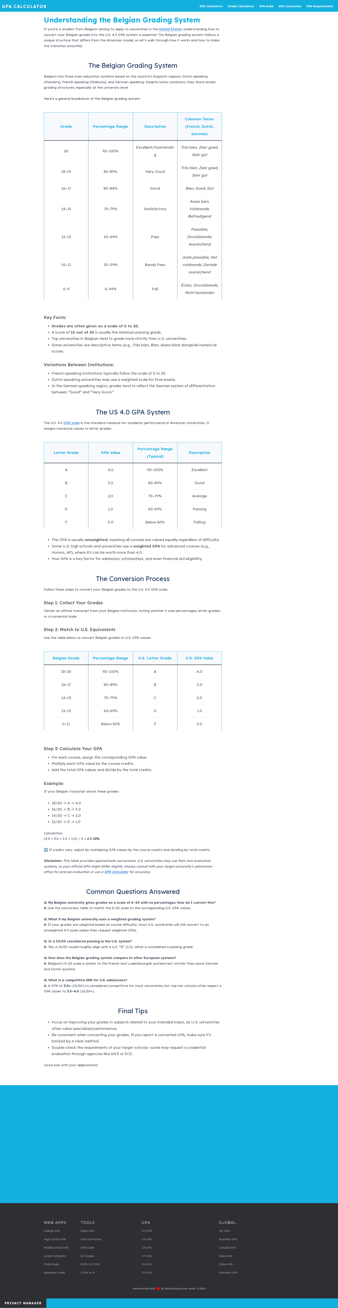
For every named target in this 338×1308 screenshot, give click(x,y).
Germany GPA (228, 1272)
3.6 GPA (147, 1264)
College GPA (52, 1231)
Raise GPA (87, 1231)
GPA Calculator (24, 6)
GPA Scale (87, 1247)
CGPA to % (88, 1272)
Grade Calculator (55, 1256)
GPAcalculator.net (176, 1288)
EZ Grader (87, 1256)
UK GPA (224, 1231)
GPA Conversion (91, 1239)
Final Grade (51, 1264)
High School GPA (55, 1239)
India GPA (226, 1256)
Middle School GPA (56, 1247)
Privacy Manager (23, 1303)
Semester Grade (54, 1272)
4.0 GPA (147, 1231)
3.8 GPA (147, 1247)
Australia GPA (228, 1239)
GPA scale (72, 423)
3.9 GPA (147, 1239)
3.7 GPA (147, 1256)
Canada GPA (227, 1247)
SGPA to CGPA (90, 1264)
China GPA (226, 1264)
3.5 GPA (147, 1272)
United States (170, 29)
